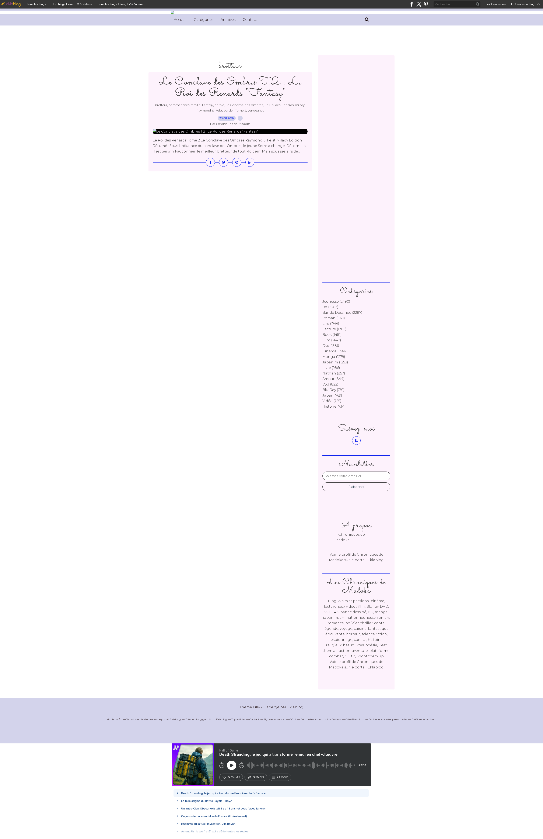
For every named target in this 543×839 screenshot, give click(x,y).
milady (300, 105)
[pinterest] (425, 4)
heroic (219, 105)
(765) (331, 401)
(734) (334, 406)
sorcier (229, 110)
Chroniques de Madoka (139, 719)
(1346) (334, 351)
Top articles (238, 719)
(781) (333, 390)
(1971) (333, 318)
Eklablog (295, 707)
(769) (332, 395)
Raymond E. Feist (209, 110)
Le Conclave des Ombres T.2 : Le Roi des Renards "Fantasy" (230, 87)
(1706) (334, 329)
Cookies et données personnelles (388, 719)
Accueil (180, 20)
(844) (333, 379)
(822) (330, 384)
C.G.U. (292, 719)
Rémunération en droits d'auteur (321, 719)
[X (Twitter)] (418, 4)
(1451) (331, 335)
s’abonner (234, 777)
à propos (282, 777)
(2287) (342, 313)
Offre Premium (355, 719)
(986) (331, 368)
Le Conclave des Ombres (244, 105)
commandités (179, 105)
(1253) (335, 362)
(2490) (336, 301)
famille (195, 105)
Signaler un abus (274, 719)
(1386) (331, 346)
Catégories (203, 20)
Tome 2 (240, 110)
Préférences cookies (423, 719)
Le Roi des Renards (279, 105)
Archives (228, 20)
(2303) (330, 307)
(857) (333, 373)
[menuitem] (180, 19)
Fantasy (207, 105)
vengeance (256, 110)
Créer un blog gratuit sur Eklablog (206, 719)
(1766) (330, 324)
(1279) (333, 357)
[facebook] (411, 4)
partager (258, 777)
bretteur (161, 105)
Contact (250, 20)
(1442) (331, 340)
